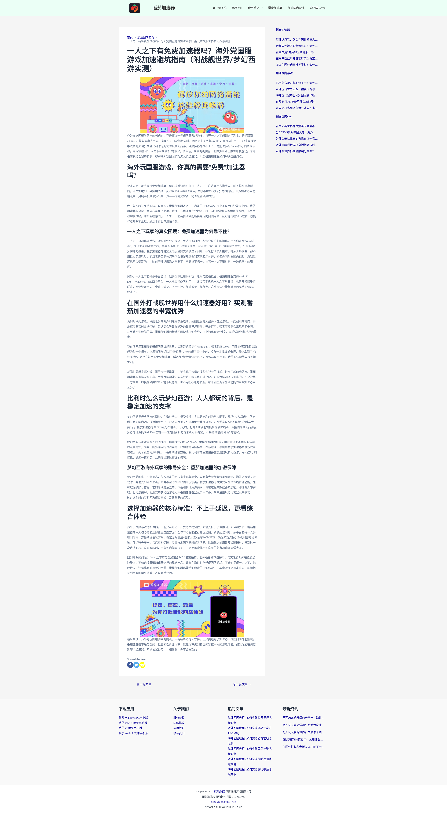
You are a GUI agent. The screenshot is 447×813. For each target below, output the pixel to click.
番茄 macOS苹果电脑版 (133, 722)
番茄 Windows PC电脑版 (133, 717)
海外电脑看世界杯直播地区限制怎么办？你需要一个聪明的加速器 (297, 144)
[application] (261, 8)
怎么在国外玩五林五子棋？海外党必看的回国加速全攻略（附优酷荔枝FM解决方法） (297, 64)
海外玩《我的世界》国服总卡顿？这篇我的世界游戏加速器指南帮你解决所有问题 (297, 95)
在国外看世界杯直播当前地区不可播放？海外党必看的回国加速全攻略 (297, 126)
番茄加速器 (164, 8)
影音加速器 (275, 7)
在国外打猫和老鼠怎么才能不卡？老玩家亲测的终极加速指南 (297, 108)
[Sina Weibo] (142, 665)
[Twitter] (136, 665)
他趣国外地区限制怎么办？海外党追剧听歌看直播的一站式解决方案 (297, 45)
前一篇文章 (142, 684)
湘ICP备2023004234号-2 (223, 802)
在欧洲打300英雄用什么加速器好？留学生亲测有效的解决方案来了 (297, 101)
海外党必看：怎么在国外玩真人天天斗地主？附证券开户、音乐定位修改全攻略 (297, 39)
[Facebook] (130, 665)
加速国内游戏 (296, 7)
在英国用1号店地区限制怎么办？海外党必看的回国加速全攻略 (297, 52)
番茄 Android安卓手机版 (133, 733)
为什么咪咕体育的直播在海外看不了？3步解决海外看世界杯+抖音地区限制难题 (297, 138)
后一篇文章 (242, 684)
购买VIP (237, 7)
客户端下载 (220, 7)
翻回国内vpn (317, 7)
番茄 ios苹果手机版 (130, 728)
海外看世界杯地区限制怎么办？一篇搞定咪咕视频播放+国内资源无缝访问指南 (297, 151)
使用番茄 (253, 7)
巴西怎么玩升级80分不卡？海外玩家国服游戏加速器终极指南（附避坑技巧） (297, 82)
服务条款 (179, 717)
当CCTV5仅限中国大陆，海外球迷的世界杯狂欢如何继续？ (297, 132)
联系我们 (179, 733)
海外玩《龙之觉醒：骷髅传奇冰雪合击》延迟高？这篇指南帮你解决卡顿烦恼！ (297, 89)
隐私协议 (179, 722)
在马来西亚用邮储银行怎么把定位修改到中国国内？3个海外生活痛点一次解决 (297, 58)
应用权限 (179, 728)
